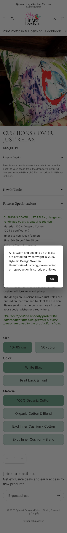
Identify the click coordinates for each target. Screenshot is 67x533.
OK (52, 278)
